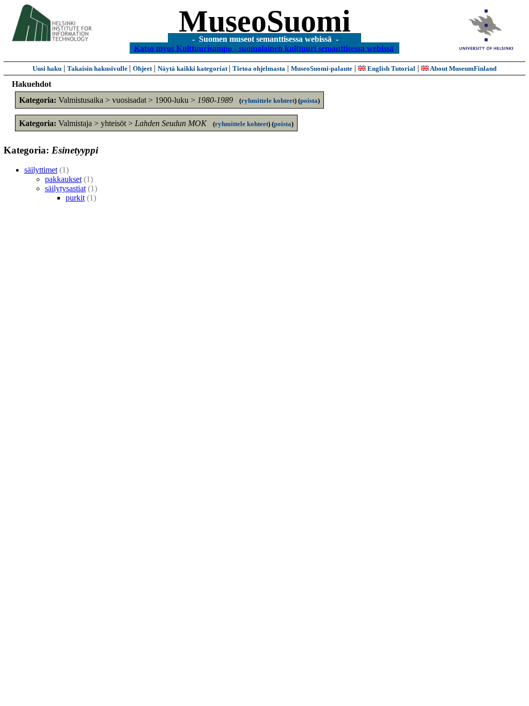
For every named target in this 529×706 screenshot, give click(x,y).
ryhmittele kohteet (267, 100)
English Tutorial (390, 68)
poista (309, 100)
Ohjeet (142, 68)
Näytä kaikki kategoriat (193, 68)
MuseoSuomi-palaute (321, 68)
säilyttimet (40, 169)
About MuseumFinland (462, 68)
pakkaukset (63, 179)
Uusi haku (47, 68)
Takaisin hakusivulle (98, 68)
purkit (75, 197)
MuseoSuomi (265, 21)
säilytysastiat (65, 188)
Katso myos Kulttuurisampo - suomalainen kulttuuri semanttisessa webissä (264, 47)
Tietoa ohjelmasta (258, 68)
